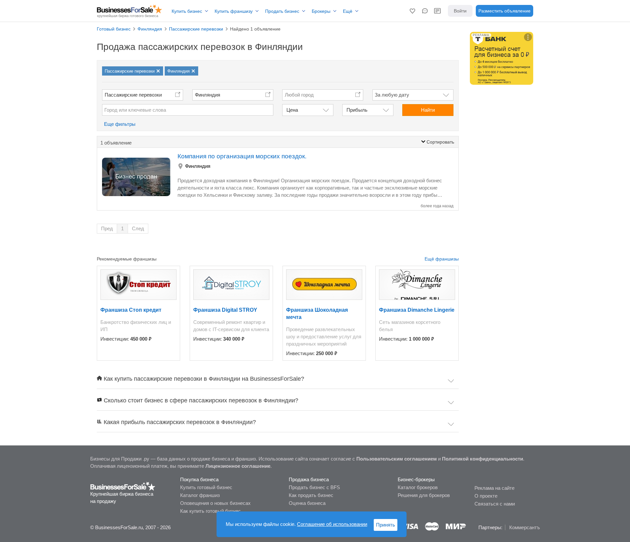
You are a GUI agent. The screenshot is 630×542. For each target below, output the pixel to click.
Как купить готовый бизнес (210, 511)
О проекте (485, 496)
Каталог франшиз (200, 495)
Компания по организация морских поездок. (242, 156)
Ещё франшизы (442, 258)
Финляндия (207, 95)
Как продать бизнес (311, 495)
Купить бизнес (187, 11)
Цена (292, 110)
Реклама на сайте (494, 488)
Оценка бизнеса (307, 503)
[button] (412, 11)
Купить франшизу (234, 11)
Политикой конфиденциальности (482, 459)
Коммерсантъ (524, 527)
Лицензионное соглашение (237, 466)
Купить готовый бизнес (206, 487)
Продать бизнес (282, 11)
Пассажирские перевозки (133, 95)
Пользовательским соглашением (396, 459)
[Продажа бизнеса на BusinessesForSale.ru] (123, 486)
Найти (428, 110)
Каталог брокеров (418, 487)
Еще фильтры (120, 124)
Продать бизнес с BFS (314, 487)
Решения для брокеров (424, 495)
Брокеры (321, 11)
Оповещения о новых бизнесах (215, 503)
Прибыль (357, 110)
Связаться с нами (494, 504)
